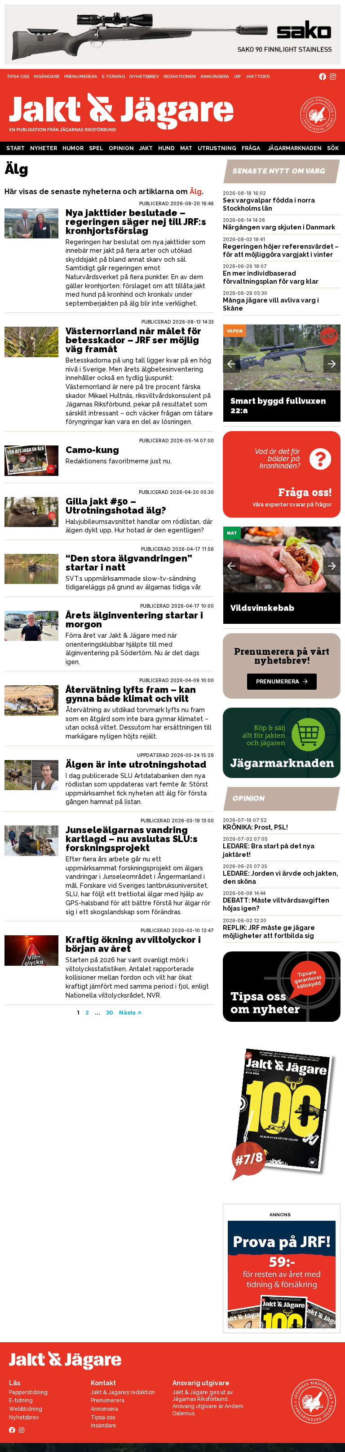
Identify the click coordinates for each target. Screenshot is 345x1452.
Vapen (235, 330)
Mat (186, 148)
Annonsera (214, 76)
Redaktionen (180, 76)
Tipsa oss (18, 76)
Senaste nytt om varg (279, 171)
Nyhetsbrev (144, 76)
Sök (333, 148)
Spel (96, 148)
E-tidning (113, 76)
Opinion (121, 148)
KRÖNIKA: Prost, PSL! (255, 827)
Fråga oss (251, 150)
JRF (237, 76)
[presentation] (231, 364)
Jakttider (258, 76)
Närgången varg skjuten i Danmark (279, 227)
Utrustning (217, 148)
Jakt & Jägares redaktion (123, 1392)
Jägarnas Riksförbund (200, 1399)
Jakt (146, 148)
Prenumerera (80, 76)
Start (15, 148)
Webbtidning (25, 1409)
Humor (73, 148)
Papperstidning (28, 1392)
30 (109, 1012)
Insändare (47, 76)
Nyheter (43, 148)
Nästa (127, 1012)
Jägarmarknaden (295, 148)
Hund (166, 148)
